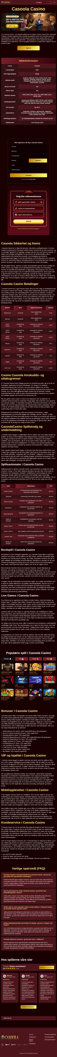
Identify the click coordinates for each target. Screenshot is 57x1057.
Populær (6, 658)
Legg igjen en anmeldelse (46, 967)
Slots (48, 658)
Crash (34, 658)
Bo (20, 658)
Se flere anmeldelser (28, 1007)
